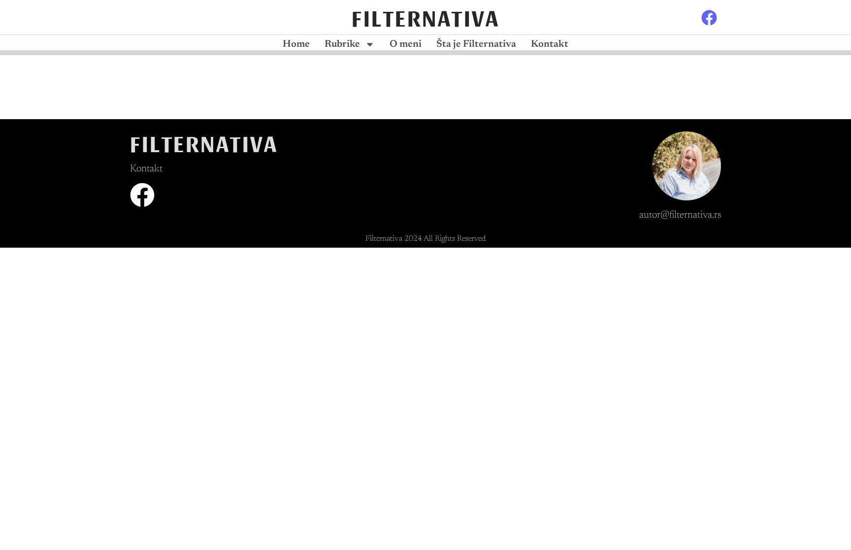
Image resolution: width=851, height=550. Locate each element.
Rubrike (342, 44)
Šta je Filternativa (476, 44)
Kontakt (549, 44)
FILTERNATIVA (425, 17)
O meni (406, 44)
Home (296, 44)
